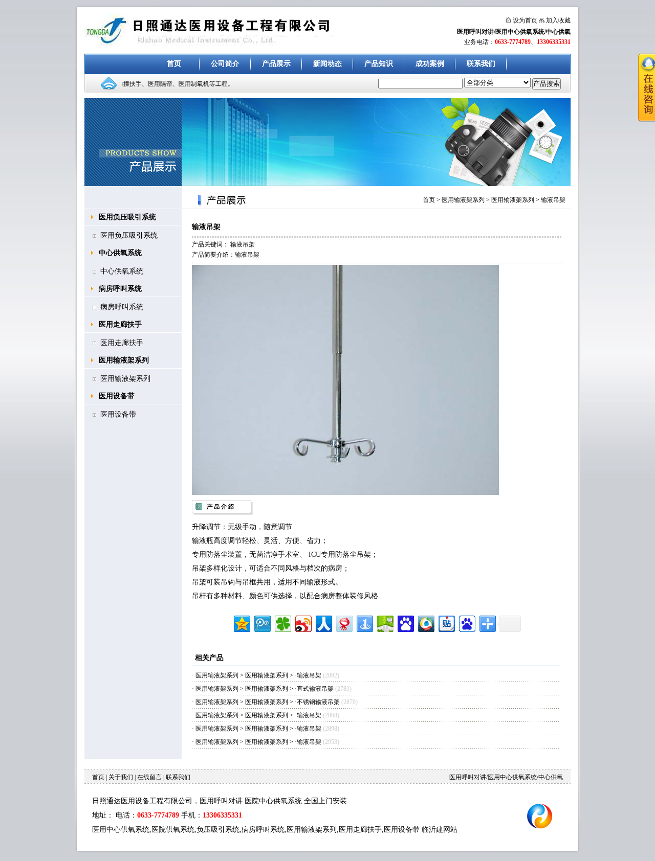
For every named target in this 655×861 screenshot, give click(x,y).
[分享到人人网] (323, 622)
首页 (174, 63)
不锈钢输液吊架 (319, 702)
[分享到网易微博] (343, 622)
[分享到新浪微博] (302, 622)
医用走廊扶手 (120, 324)
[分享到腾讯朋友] (282, 622)
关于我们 (120, 777)
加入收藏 (558, 20)
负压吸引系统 (217, 829)
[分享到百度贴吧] (445, 622)
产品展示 (276, 63)
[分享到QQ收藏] (425, 622)
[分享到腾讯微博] (261, 622)
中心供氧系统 (120, 253)
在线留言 (149, 777)
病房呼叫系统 (120, 288)
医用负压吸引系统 (127, 217)
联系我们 (481, 63)
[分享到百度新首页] (466, 622)
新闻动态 (327, 63)
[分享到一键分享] (364, 622)
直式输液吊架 (315, 688)
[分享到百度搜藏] (405, 622)
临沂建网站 (439, 829)
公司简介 (225, 63)
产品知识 (378, 63)
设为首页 (525, 20)
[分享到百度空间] (384, 622)
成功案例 (430, 63)
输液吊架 (553, 199)
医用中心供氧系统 (120, 829)
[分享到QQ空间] (241, 622)
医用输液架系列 (124, 360)
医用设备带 (117, 396)
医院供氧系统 (172, 829)
